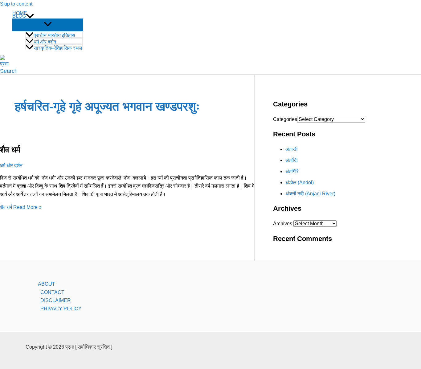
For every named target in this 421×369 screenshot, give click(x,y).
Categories (285, 119)
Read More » (21, 207)
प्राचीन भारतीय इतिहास (54, 35)
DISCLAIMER (55, 300)
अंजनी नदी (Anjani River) (310, 193)
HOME (19, 13)
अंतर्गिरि (292, 171)
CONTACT (52, 292)
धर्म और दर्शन (45, 41)
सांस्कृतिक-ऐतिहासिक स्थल (58, 47)
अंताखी (291, 149)
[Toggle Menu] (47, 25)
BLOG (19, 16)
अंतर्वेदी (291, 160)
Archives (282, 223)
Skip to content (16, 3)
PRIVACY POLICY (61, 308)
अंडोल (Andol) (299, 182)
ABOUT (46, 284)
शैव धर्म (10, 149)
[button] (30, 16)
